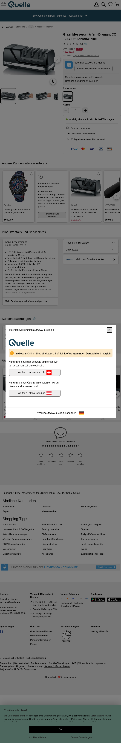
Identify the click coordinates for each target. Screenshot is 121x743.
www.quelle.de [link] (57, 413)
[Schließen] (109, 329)
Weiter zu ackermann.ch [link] (31, 372)
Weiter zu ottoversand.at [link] (31, 393)
